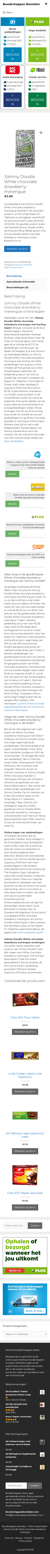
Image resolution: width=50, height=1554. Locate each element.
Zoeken (35, 1225)
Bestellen (12, 474)
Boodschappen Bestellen (21, 4)
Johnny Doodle (15, 267)
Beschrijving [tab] (14, 276)
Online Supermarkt (37, 1526)
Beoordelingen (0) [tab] (17, 287)
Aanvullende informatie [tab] (21, 281)
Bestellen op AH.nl (17, 249)
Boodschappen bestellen (14, 1526)
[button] (41, 132)
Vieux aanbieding (13, 441)
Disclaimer (39, 1538)
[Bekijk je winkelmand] (46, 4)
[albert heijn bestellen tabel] (25, 1314)
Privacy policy (25, 1541)
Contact (28, 1538)
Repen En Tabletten (23, 265)
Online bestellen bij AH (30, 932)
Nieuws (18, 1538)
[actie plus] (25, 1273)
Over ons (9, 1538)
